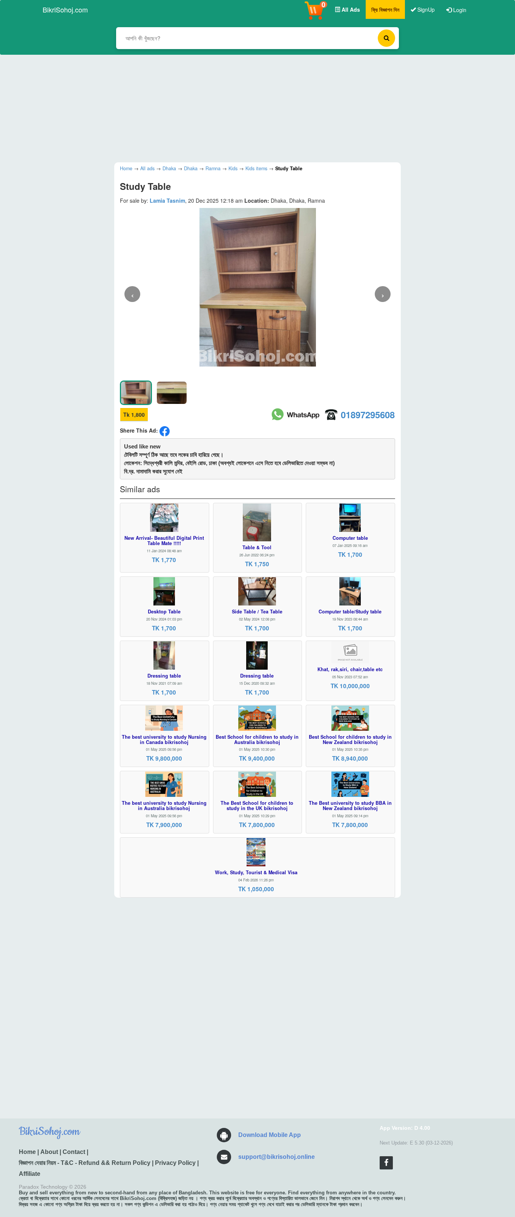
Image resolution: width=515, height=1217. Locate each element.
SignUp (425, 9)
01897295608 (368, 414)
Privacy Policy (175, 1163)
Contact (74, 1152)
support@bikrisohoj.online (276, 1157)
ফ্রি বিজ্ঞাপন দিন (385, 9)
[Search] (386, 38)
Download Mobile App (269, 1135)
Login (459, 10)
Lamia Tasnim (167, 200)
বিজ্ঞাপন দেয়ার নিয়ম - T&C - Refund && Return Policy (84, 1163)
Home (27, 1152)
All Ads (350, 9)
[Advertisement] (252, 107)
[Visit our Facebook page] (386, 1162)
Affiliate (29, 1174)
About (49, 1152)
